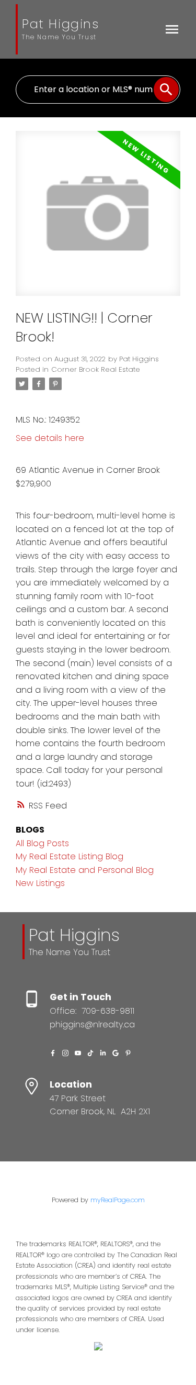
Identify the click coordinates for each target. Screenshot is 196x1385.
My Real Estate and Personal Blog (85, 870)
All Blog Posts (42, 843)
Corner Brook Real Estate (95, 369)
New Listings (40, 883)
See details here (50, 438)
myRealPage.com (117, 1199)
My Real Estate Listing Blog (69, 856)
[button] (53, 1053)
